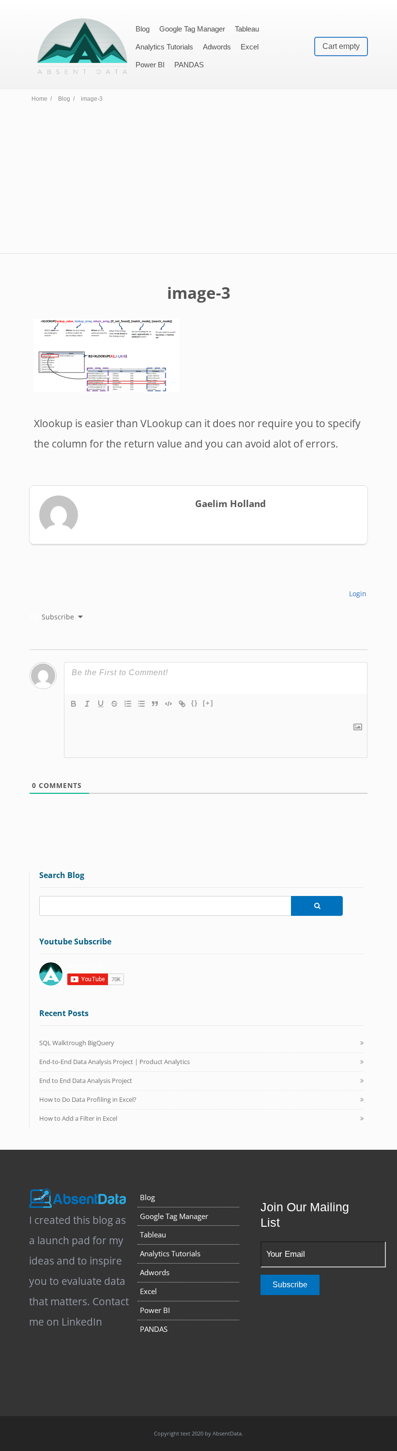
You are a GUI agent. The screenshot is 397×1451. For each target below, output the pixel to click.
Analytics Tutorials (164, 47)
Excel (250, 47)
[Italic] (87, 704)
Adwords (217, 47)
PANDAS (189, 65)
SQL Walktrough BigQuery (76, 1042)
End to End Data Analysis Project (85, 1080)
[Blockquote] (155, 704)
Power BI (150, 65)
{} (194, 703)
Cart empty (341, 46)
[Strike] (114, 704)
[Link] (182, 704)
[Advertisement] (198, 180)
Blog (143, 29)
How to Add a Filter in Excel (78, 1118)
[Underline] (100, 704)
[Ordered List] (128, 704)
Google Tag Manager (192, 29)
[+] (208, 703)
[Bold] (73, 704)
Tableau (247, 29)
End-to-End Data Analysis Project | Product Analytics (114, 1061)
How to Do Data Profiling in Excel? (88, 1099)
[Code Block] (168, 704)
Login (356, 593)
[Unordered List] (141, 704)
